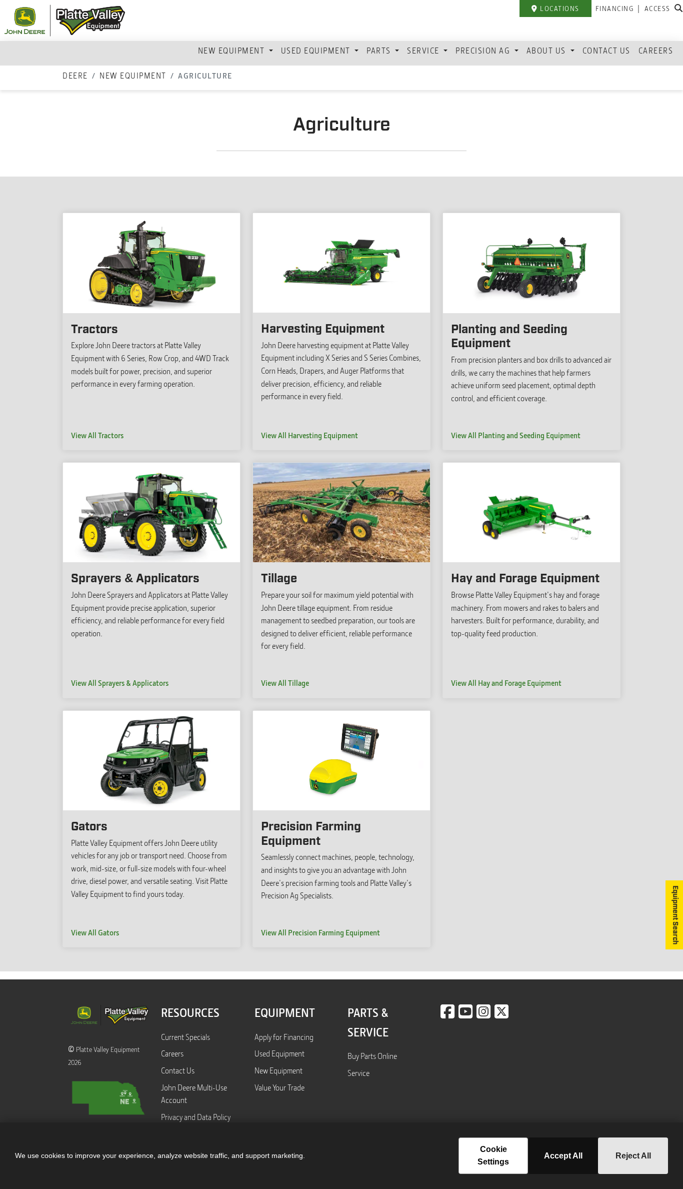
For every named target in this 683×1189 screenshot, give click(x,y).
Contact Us (606, 51)
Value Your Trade (279, 1087)
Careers (656, 51)
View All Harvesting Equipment (309, 435)
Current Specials (185, 1037)
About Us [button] (547, 51)
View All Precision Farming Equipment (320, 932)
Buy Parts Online (372, 1056)
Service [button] (424, 51)
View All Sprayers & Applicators (119, 683)
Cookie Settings (493, 1155)
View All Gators (95, 932)
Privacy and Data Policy (195, 1117)
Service (359, 1073)
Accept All (563, 1155)
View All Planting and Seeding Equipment (515, 435)
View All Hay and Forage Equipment (506, 683)
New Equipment (133, 76)
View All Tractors (97, 435)
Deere (75, 76)
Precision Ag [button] (484, 51)
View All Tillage (285, 683)
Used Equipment (279, 1053)
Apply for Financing (284, 1037)
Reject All (633, 1155)
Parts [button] (379, 51)
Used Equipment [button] (317, 51)
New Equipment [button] (232, 51)
